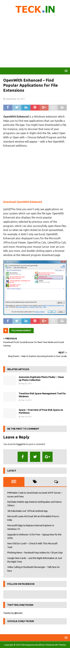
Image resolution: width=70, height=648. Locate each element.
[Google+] (47, 457)
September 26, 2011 (15, 99)
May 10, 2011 (26, 400)
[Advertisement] (35, 41)
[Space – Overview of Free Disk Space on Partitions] (9, 413)
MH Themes (60, 645)
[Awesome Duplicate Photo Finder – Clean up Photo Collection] (9, 380)
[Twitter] (35, 457)
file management (21, 330)
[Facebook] (23, 457)
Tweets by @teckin (13, 613)
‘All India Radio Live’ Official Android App (27, 511)
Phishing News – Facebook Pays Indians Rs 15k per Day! (35, 552)
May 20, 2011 (26, 384)
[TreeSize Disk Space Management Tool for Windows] (9, 397)
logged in (21, 444)
